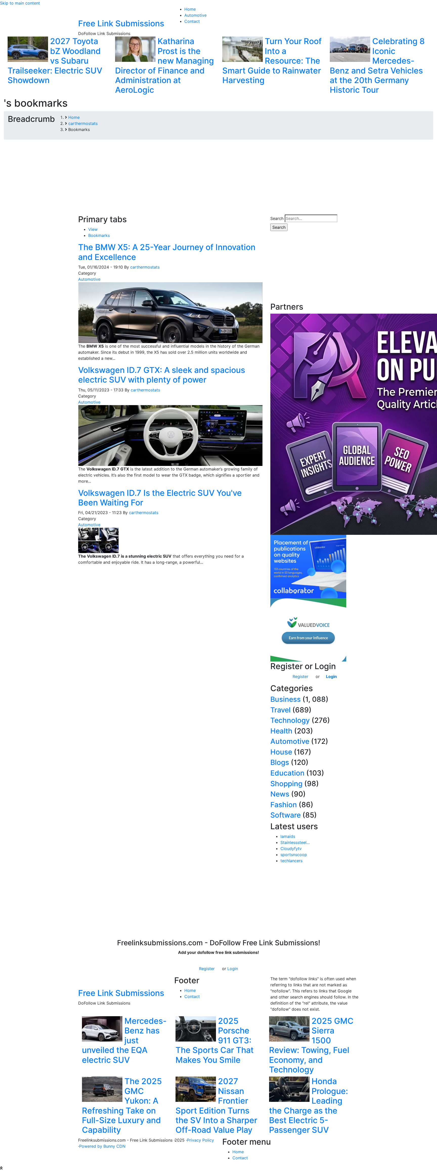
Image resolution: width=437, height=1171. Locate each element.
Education (287, 773)
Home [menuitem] (190, 9)
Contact (192, 996)
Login (331, 676)
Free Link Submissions (121, 23)
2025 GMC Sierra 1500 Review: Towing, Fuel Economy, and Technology (311, 1045)
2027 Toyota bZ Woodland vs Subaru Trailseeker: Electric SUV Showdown (55, 60)
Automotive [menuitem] (195, 15)
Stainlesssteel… (295, 842)
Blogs (279, 762)
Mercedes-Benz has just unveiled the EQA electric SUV (124, 1040)
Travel (280, 710)
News (279, 794)
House (281, 752)
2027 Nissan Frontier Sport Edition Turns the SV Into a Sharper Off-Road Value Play (216, 1105)
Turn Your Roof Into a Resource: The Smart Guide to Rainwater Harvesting (272, 60)
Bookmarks (99, 235)
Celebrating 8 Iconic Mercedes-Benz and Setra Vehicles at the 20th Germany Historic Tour (377, 65)
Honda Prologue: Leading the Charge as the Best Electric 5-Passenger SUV (308, 1105)
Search (276, 218)
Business (285, 699)
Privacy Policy (200, 1140)
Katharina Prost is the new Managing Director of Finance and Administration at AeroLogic (164, 65)
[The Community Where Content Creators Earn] (308, 629)
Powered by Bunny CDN (102, 1146)
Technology (290, 720)
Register (300, 676)
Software (285, 815)
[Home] (84, 11)
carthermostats (145, 267)
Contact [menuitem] (192, 21)
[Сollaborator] (308, 566)
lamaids (287, 836)
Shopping (286, 783)
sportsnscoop (293, 854)
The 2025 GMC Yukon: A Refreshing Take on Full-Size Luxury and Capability (122, 1105)
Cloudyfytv (291, 848)
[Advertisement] (218, 179)
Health (281, 731)
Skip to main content (20, 3)
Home (190, 990)
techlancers (291, 860)
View (93, 229)
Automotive (89, 279)
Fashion (283, 804)
